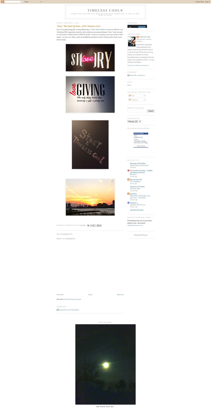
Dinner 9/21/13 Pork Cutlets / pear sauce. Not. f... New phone (140, 197)
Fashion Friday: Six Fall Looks (139, 165)
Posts (132, 95)
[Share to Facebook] (98, 225)
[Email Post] (88, 225)
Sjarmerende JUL (136, 179)
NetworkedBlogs (139, 133)
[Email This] (91, 225)
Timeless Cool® (106, 10)
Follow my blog (141, 146)
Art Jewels (137, 141)
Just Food (133, 194)
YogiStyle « (134, 203)
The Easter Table (135, 188)
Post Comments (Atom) (73, 299)
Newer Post (60, 294)
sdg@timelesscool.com (135, 225)
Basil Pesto (133, 174)
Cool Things (144, 142)
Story (110, 32)
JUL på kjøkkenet (135, 181)
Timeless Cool (145, 37)
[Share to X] (96, 225)
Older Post (120, 294)
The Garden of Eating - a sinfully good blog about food (141, 171)
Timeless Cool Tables (137, 186)
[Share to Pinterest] (100, 225)
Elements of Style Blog (138, 163)
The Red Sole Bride (136, 210)
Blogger (144, 235)
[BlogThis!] (93, 225)
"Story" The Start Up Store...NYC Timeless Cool (78, 26)
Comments (134, 100)
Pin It (129, 85)
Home (90, 294)
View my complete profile (138, 65)
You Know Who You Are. (138, 205)
